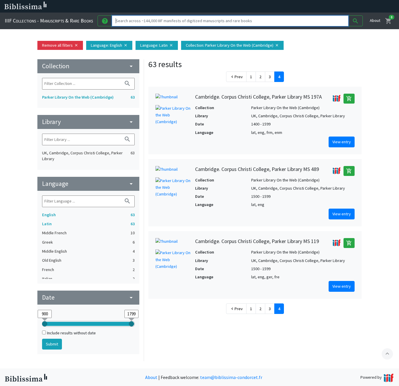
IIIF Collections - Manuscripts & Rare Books (49, 20)
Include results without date (71, 333)
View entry (341, 141)
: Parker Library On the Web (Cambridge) (232, 45)
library (88, 122)
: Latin (156, 45)
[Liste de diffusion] (271, 6)
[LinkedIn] (280, 6)
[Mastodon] (299, 6)
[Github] (317, 6)
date (88, 297)
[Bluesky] (289, 6)
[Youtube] (308, 6)
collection (88, 66)
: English (109, 45)
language (88, 184)
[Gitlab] (327, 6)
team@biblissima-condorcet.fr (231, 377)
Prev (236, 76)
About (375, 20)
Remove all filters (60, 45)
